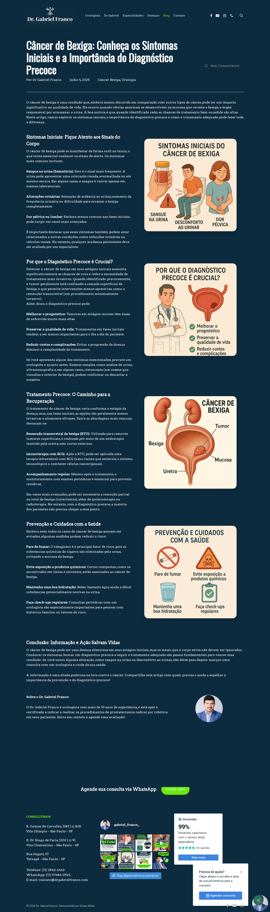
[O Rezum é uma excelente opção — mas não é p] (108, 843)
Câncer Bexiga (109, 80)
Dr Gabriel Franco (47, 80)
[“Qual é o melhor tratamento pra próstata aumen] (108, 860)
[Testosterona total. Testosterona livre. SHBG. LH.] (143, 843)
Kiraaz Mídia (87, 905)
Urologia (129, 80)
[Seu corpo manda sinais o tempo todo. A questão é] (143, 860)
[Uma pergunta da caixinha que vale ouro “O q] (161, 860)
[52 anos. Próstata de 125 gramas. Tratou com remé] (126, 860)
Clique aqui (175, 789)
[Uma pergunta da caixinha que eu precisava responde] (161, 843)
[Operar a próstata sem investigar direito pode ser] (126, 843)
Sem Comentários (224, 66)
